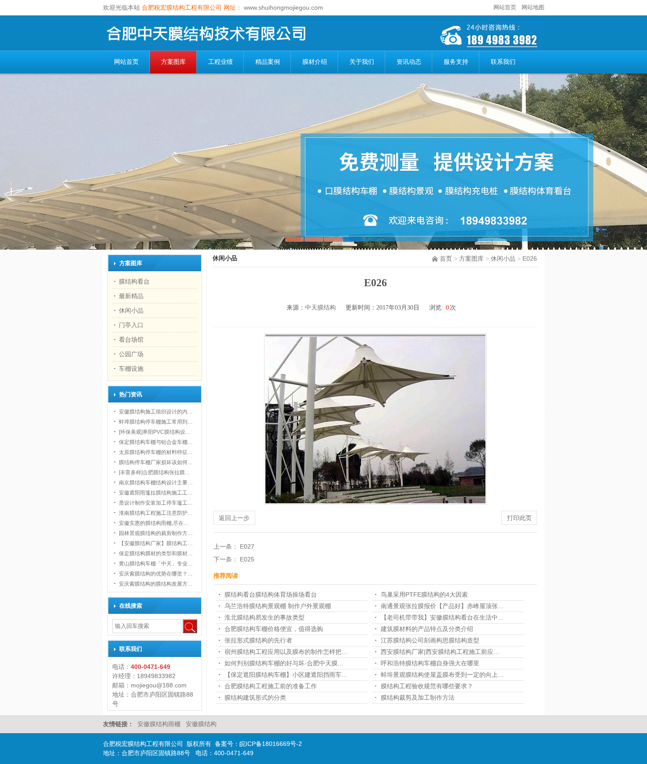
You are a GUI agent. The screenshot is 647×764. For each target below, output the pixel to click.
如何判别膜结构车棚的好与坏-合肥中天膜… (284, 663)
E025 (247, 559)
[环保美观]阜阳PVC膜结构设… (155, 432)
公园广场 (131, 354)
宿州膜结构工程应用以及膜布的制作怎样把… (286, 651)
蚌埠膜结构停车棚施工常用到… (156, 422)
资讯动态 (409, 62)
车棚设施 (131, 368)
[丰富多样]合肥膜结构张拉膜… (154, 472)
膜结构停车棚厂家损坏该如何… (156, 462)
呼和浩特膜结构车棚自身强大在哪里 (430, 663)
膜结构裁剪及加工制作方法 (418, 697)
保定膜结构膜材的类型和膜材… (156, 553)
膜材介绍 (314, 62)
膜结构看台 (134, 281)
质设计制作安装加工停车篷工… (156, 503)
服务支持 (456, 62)
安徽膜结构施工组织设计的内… (156, 412)
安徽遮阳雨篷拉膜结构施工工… (156, 493)
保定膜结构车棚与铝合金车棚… (156, 442)
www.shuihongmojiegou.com (282, 7)
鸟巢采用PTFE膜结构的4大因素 (424, 594)
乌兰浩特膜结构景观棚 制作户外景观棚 (277, 605)
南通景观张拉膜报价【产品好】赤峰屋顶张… (442, 605)
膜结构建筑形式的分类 (255, 697)
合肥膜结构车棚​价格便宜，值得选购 (273, 628)
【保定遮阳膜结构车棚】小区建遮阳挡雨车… (286, 674)
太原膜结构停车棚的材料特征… (156, 452)
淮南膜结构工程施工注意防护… (156, 513)
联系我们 (503, 62)
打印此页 (519, 517)
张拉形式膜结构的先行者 (258, 640)
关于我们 (361, 62)
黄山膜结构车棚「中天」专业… (156, 564)
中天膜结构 (320, 307)
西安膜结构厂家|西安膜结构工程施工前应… (440, 651)
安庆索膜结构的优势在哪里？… (156, 574)
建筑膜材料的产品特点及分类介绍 (427, 628)
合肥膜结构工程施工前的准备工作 (270, 686)
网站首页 (504, 7)
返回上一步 (234, 517)
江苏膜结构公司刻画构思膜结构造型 (430, 640)
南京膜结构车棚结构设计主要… (156, 483)
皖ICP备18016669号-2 (270, 743)
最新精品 (131, 295)
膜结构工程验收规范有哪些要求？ (427, 686)
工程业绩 (220, 62)
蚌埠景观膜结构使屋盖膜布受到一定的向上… (442, 674)
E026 (529, 258)
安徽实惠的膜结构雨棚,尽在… (154, 523)
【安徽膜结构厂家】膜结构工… (156, 543)
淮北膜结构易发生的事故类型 (264, 617)
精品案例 (267, 62)
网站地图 (533, 7)
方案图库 (173, 62)
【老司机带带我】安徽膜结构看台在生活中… (442, 617)
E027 (247, 546)
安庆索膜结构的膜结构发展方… (156, 584)
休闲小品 (503, 258)
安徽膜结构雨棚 (159, 723)
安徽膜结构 (201, 723)
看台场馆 (131, 339)
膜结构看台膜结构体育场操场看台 (270, 594)
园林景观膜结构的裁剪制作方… (156, 533)
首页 (446, 258)
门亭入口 (131, 324)
